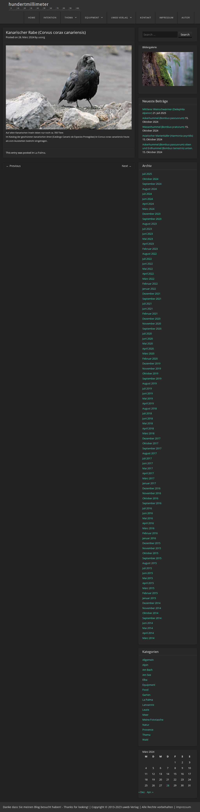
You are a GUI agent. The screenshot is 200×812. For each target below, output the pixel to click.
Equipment (92, 17)
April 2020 (148, 348)
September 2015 (151, 558)
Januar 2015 (149, 598)
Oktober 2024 (150, 179)
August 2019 (149, 383)
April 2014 (148, 633)
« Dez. (141, 792)
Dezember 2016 (151, 488)
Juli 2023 (147, 229)
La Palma (40, 152)
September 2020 (151, 328)
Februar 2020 (150, 358)
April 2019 (148, 403)
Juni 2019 (147, 393)
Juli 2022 (147, 258)
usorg (41, 37)
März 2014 (148, 638)
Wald (145, 739)
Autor (186, 17)
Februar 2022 (150, 283)
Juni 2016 (147, 513)
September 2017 (151, 448)
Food (145, 689)
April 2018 (148, 428)
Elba (144, 679)
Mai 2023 (147, 239)
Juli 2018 (147, 413)
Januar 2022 (149, 288)
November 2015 (151, 548)
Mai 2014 (147, 628)
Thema (69, 17)
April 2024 (148, 203)
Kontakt (145, 17)
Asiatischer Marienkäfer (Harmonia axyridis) (167, 135)
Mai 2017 (147, 468)
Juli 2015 (147, 568)
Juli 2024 (147, 194)
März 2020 (148, 353)
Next (126, 166)
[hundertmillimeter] (46, 8)
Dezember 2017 (151, 438)
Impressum (166, 17)
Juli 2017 (147, 458)
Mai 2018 (147, 423)
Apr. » (150, 792)
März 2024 (148, 209)
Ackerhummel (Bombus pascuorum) (163, 118)
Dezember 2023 (151, 213)
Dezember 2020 (151, 318)
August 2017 (149, 453)
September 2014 (151, 618)
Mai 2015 (147, 578)
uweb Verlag (119, 17)
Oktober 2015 (150, 553)
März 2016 (148, 528)
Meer (145, 714)
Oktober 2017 (150, 443)
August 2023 (149, 223)
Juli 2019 (147, 388)
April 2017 (148, 473)
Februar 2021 (150, 313)
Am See (146, 675)
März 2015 (148, 588)
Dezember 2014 (151, 603)
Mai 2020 (147, 343)
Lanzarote (148, 705)
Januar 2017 (149, 483)
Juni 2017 (147, 463)
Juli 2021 (147, 303)
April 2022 (148, 273)
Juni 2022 (147, 263)
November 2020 (151, 323)
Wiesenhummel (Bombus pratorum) (163, 127)
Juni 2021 (147, 308)
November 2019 (151, 368)
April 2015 (148, 583)
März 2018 (148, 433)
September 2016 (151, 503)
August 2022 (149, 253)
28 (167, 785)
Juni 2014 (147, 623)
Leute (145, 709)
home (31, 17)
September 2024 (151, 184)
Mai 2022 (147, 268)
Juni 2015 (147, 573)
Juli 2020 (147, 333)
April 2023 (148, 243)
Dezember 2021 (151, 293)
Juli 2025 (147, 174)
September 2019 (151, 378)
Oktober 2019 (150, 373)
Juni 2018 (147, 418)
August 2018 (149, 408)
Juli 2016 (147, 508)
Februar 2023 (150, 249)
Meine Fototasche (152, 719)
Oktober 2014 (150, 613)
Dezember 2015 (151, 543)
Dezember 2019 (151, 363)
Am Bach (147, 669)
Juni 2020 (147, 338)
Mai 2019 (147, 398)
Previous (13, 166)
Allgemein (148, 659)
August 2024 (149, 189)
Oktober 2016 (150, 498)
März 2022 (148, 278)
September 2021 (151, 298)
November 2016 (151, 493)
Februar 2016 (150, 533)
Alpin (145, 665)
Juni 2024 (147, 199)
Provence (147, 729)
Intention (50, 17)
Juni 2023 (147, 233)
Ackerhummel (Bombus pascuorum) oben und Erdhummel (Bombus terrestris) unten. (167, 146)
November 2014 (151, 608)
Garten (146, 695)
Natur (145, 724)
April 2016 (148, 523)
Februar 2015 (150, 593)
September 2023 (151, 219)
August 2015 (149, 563)
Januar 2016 (149, 538)
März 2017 (148, 478)
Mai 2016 (147, 518)
